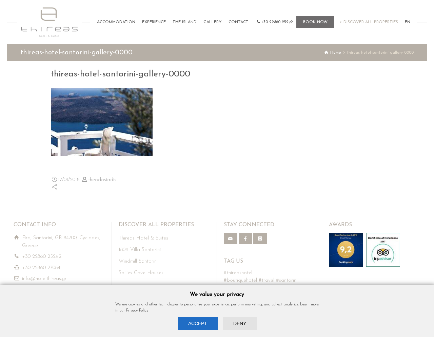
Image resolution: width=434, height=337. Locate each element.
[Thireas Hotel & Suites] (49, 22)
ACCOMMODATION (116, 22)
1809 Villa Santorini (140, 249)
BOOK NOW (315, 22)
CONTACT (239, 22)
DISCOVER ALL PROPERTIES (370, 22)
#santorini (286, 280)
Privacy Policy (137, 310)
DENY (239, 323)
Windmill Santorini (138, 261)
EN (407, 22)
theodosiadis (102, 179)
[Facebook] (245, 238)
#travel (266, 280)
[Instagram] (260, 238)
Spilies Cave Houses (141, 273)
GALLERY (212, 22)
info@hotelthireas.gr (44, 278)
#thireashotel (238, 273)
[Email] (230, 238)
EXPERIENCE (154, 22)
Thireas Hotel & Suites (143, 238)
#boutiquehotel (240, 280)
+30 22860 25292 (277, 22)
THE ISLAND (185, 22)
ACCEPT (197, 323)
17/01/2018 (68, 179)
